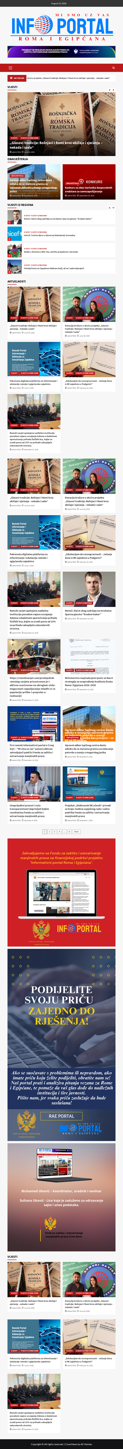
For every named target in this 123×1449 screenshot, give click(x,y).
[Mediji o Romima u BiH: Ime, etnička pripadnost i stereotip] (15, 234)
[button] (11, 67)
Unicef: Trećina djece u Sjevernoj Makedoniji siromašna (49, 218)
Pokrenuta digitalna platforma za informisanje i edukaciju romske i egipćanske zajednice (58, 78)
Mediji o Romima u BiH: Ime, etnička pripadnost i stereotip (51, 235)
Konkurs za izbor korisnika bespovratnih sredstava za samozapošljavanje (88, 189)
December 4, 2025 (30, 820)
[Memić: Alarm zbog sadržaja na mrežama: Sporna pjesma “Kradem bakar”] (89, 589)
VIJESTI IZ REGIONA (39, 216)
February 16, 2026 (86, 388)
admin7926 (16, 152)
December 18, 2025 (86, 618)
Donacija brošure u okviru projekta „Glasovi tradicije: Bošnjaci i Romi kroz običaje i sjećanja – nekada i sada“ (60, 145)
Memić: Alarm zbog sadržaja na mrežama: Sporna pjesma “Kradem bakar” (88, 612)
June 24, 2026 (29, 152)
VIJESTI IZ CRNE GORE (29, 138)
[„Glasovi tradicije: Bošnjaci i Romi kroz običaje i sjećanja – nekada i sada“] (34, 304)
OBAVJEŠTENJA (17, 176)
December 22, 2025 (31, 449)
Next (76, 831)
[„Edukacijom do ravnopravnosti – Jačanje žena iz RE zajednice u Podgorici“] (89, 359)
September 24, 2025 (86, 195)
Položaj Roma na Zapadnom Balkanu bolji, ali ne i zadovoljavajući (54, 251)
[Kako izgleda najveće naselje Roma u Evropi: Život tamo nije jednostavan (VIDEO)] (15, 267)
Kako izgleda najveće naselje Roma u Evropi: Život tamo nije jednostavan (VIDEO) (61, 268)
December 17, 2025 (31, 700)
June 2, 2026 (29, 388)
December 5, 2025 (30, 195)
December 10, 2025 (31, 760)
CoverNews (71, 1444)
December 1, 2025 (86, 820)
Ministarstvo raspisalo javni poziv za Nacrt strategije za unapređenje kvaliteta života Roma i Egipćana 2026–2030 (89, 681)
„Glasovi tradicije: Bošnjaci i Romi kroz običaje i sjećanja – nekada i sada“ (33, 327)
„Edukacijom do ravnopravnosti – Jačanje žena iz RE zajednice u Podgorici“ (88, 382)
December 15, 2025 (86, 689)
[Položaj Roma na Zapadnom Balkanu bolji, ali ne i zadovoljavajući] (15, 250)
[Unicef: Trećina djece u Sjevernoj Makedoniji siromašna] (15, 217)
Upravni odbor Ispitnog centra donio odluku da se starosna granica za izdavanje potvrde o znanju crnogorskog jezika (33, 186)
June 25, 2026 (29, 333)
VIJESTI (14, 138)
